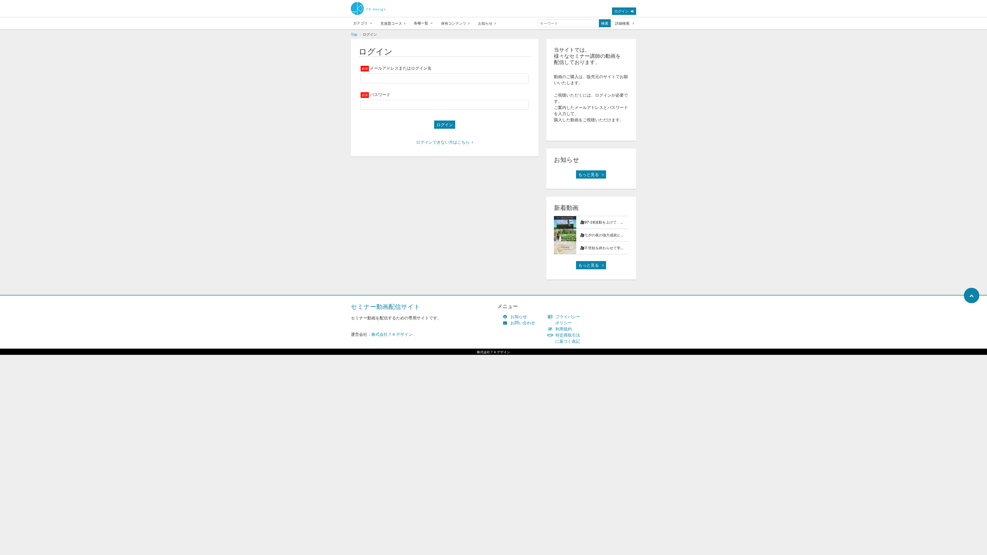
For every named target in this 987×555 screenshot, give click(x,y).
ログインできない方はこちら (443, 142)
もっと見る (589, 174)
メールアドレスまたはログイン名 (401, 68)
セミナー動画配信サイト (385, 306)
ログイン (621, 11)
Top (354, 34)
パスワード (380, 94)
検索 (604, 23)
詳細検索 (622, 23)
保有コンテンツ (453, 23)
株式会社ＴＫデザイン (392, 334)
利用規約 (563, 328)
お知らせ (485, 23)
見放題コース (391, 23)
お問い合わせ (522, 322)
